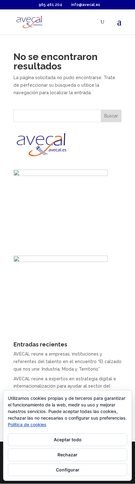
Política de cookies (27, 424)
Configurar (67, 469)
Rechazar (67, 454)
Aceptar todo (68, 439)
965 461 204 (50, 5)
